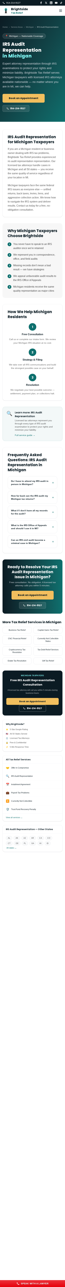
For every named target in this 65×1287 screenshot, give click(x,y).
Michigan (30, 27)
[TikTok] (61, 3)
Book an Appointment (23, 98)
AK (17, 838)
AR (32, 838)
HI (40, 843)
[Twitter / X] (46, 3)
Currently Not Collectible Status (48, 639)
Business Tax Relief (17, 630)
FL (25, 843)
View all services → (14, 817)
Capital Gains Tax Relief (48, 630)
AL (9, 838)
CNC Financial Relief (17, 638)
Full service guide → (25, 435)
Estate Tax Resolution (17, 661)
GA (32, 843)
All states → (11, 848)
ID (48, 843)
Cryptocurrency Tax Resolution (17, 651)
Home (5, 27)
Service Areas (17, 27)
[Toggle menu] (60, 11)
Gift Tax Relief (48, 661)
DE (17, 843)
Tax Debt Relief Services (48, 650)
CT (9, 843)
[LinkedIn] (51, 3)
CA (40, 838)
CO (48, 838)
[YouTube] (56, 3)
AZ (25, 838)
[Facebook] (41, 3)
